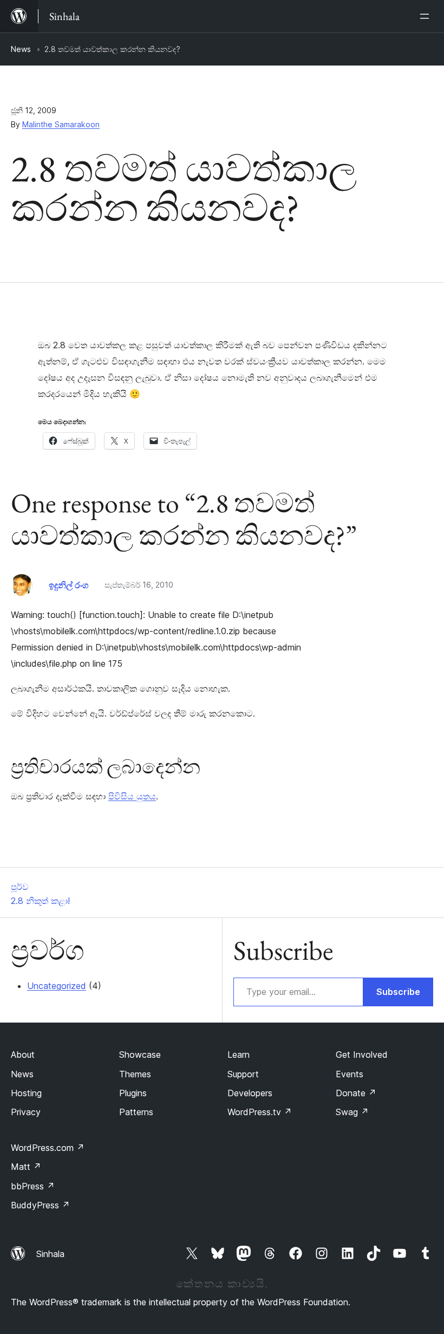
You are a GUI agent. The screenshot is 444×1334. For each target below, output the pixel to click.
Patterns (136, 1112)
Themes (135, 1074)
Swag (352, 1112)
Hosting (26, 1093)
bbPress (33, 1186)
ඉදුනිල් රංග (68, 585)
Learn (238, 1054)
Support (243, 1074)
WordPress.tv (259, 1112)
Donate (356, 1093)
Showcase (140, 1054)
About (23, 1054)
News (21, 49)
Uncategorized (56, 985)
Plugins (133, 1093)
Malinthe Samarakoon (61, 124)
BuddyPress (40, 1205)
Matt (26, 1166)
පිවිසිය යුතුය (132, 796)
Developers (249, 1093)
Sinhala (50, 1253)
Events (349, 1074)
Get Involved (362, 1054)
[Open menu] (426, 16)
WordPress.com (47, 1147)
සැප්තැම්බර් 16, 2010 (139, 584)
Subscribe (398, 991)
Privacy (26, 1112)
